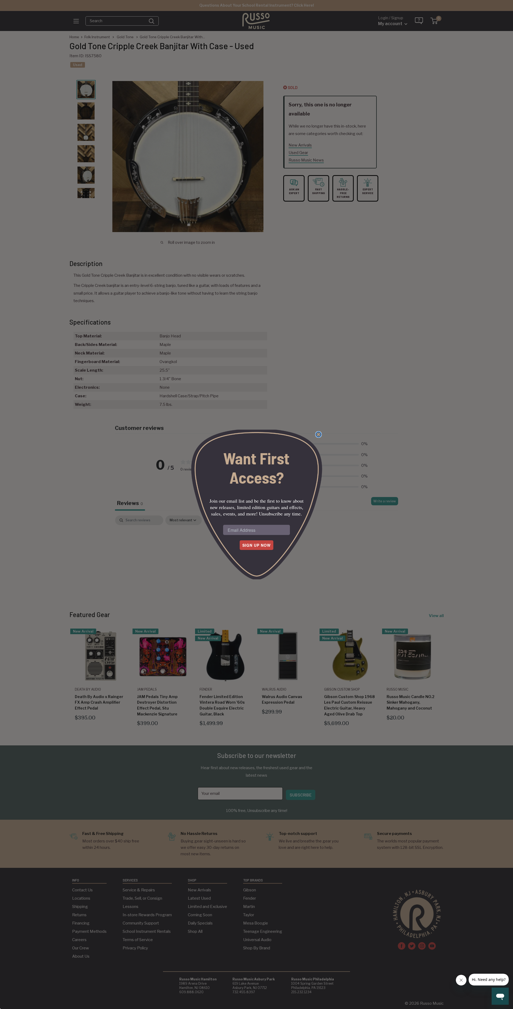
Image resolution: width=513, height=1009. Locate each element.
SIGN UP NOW (256, 545)
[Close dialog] (318, 434)
